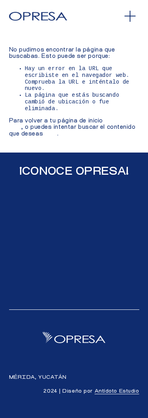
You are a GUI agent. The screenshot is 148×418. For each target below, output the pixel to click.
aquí (51, 134)
